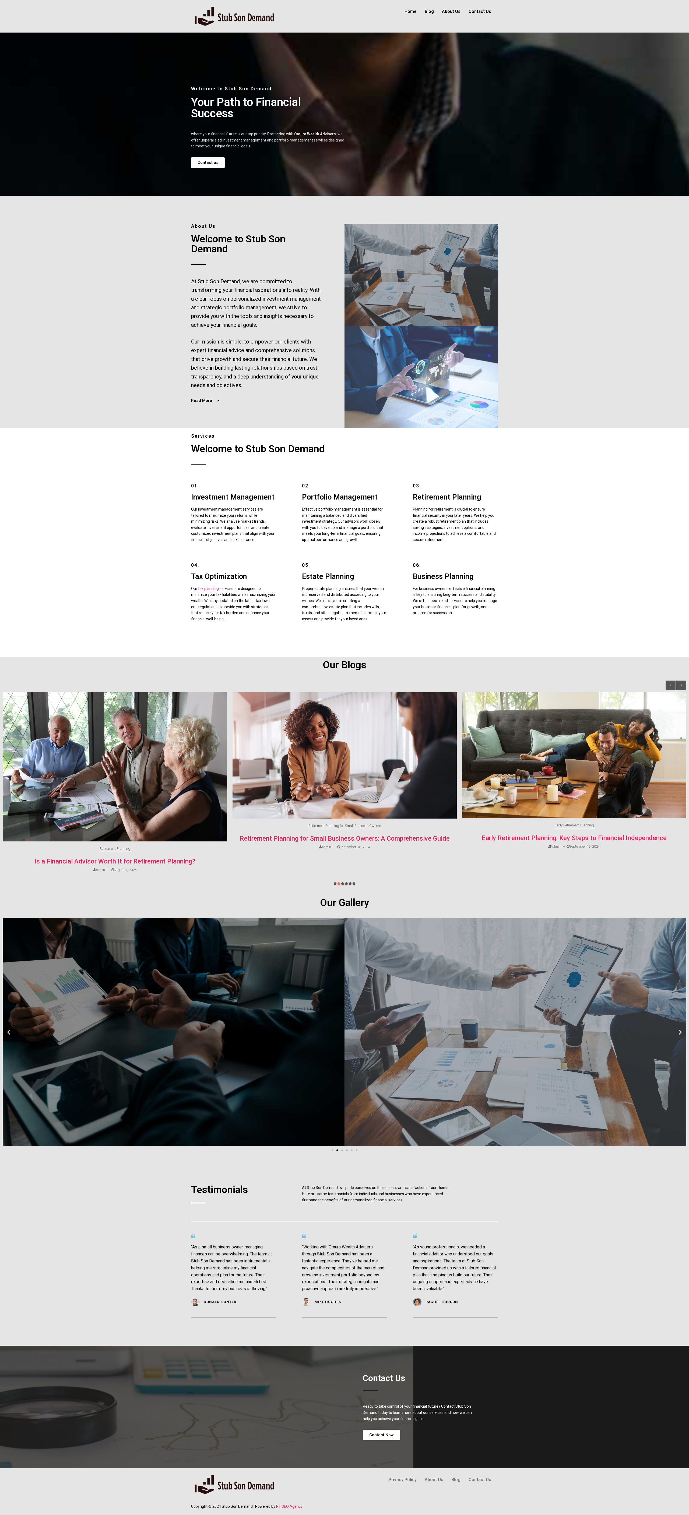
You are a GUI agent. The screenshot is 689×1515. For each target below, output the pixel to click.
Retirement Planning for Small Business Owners (115, 826)
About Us (451, 11)
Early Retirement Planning (344, 825)
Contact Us (480, 11)
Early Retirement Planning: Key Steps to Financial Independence (344, 838)
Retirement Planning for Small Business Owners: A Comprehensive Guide (115, 838)
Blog (429, 11)
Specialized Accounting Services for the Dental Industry (574, 861)
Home (411, 11)
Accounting (574, 849)
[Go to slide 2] (337, 1150)
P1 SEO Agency (289, 1506)
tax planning (208, 588)
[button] (335, 883)
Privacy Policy (403, 1479)
